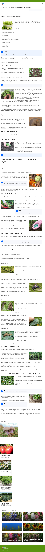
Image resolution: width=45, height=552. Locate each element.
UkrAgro (3, 3)
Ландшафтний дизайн (6, 7)
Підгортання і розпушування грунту (7, 43)
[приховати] (40, 28)
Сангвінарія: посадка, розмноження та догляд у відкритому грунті (5, 471)
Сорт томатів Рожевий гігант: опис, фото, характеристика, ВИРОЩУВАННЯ (6, 455)
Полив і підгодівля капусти (6, 42)
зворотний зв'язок (5, 550)
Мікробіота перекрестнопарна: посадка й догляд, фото (6, 487)
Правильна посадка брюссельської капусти (8, 32)
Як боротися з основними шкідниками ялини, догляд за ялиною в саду (5, 503)
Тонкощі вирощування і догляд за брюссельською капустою (10, 39)
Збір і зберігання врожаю (5, 46)
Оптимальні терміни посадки (6, 36)
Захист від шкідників (5, 45)
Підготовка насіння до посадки (6, 35)
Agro (3, 1)
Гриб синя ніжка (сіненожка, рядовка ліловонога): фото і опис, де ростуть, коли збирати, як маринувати (9, 438)
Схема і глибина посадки (5, 38)
